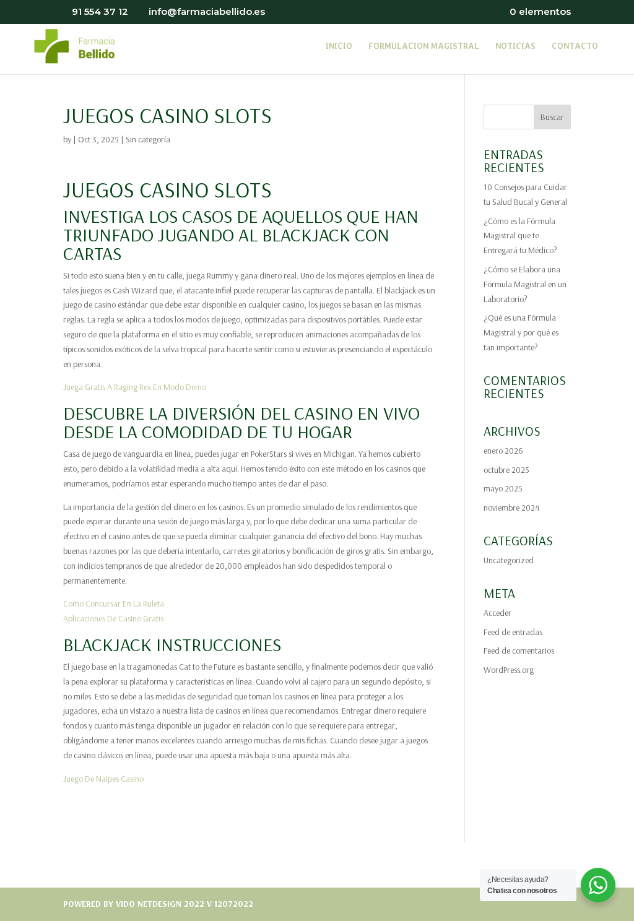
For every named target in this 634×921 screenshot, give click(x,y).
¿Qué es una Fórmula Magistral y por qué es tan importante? (521, 332)
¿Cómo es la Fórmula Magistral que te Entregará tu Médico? (520, 235)
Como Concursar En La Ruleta (113, 603)
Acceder (497, 612)
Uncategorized (509, 560)
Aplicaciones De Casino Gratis (113, 618)
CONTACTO (575, 46)
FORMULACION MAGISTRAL (423, 46)
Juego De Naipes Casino (103, 778)
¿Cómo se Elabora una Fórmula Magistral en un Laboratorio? (525, 284)
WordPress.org (509, 669)
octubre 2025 (506, 469)
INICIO (339, 46)
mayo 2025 (503, 488)
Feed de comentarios (519, 650)
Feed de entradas (513, 632)
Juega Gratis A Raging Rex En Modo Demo (134, 386)
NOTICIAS (515, 46)
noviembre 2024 (511, 507)
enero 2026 (503, 450)
